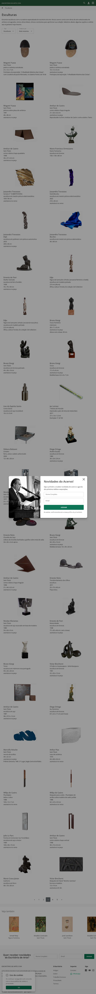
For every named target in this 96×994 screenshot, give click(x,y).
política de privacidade (75, 512)
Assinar (64, 507)
